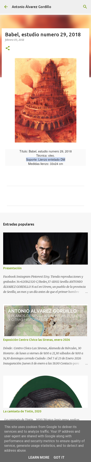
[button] (7, 48)
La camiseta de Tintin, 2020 (22, 411)
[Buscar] (85, 7)
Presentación (12, 268)
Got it (59, 457)
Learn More (38, 457)
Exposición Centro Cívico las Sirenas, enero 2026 (36, 339)
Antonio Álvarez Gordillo (31, 7)
